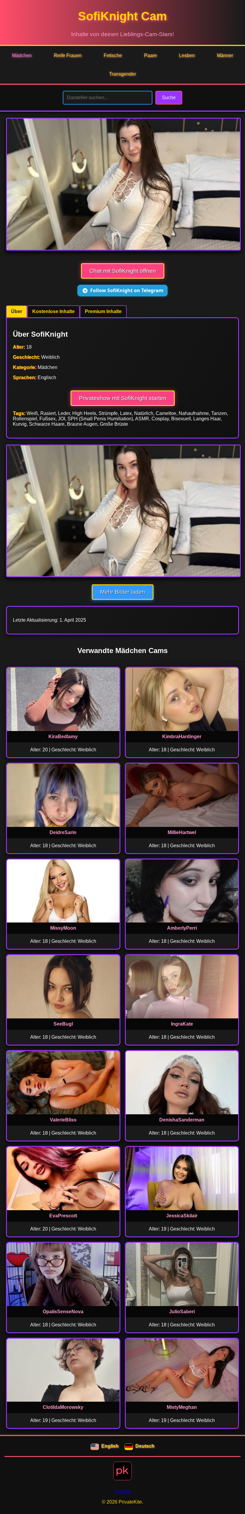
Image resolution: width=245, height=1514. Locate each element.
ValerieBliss (63, 1119)
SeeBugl (63, 1023)
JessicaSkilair (181, 1215)
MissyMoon (63, 928)
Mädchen (22, 55)
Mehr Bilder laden (122, 592)
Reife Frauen (68, 55)
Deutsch (144, 1446)
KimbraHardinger (181, 736)
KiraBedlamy (63, 736)
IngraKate (182, 1023)
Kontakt (122, 1491)
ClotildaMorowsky (63, 1407)
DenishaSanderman (181, 1119)
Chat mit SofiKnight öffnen (122, 271)
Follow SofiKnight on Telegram (126, 290)
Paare (150, 55)
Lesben (187, 55)
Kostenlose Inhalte (53, 311)
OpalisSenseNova (63, 1311)
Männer (225, 55)
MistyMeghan (182, 1407)
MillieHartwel (182, 832)
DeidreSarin (63, 832)
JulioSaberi (182, 1311)
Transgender (122, 73)
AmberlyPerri (182, 928)
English (110, 1446)
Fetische (113, 55)
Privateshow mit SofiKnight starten (122, 398)
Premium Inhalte (103, 311)
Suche (169, 97)
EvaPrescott (63, 1215)
